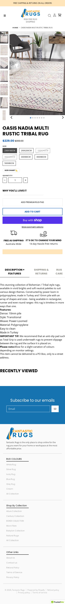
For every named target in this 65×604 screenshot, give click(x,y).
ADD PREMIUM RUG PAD (32, 202)
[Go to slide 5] (39, 117)
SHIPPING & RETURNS (41, 271)
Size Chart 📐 (11, 170)
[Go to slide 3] (35, 117)
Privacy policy (24, 592)
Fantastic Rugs (18, 590)
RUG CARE (59, 271)
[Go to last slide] (11, 117)
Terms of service (39, 592)
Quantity (7, 175)
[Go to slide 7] (43, 117)
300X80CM (26, 157)
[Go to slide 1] (30, 118)
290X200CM (26, 150)
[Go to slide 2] (32, 117)
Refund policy (53, 590)
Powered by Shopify (36, 590)
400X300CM (9, 157)
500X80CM (9, 163)
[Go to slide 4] (37, 117)
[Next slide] (63, 117)
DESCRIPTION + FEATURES (14, 271)
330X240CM (43, 150)
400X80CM (41, 157)
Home (15, 27)
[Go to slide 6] (41, 117)
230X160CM (9, 150)
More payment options (32, 227)
